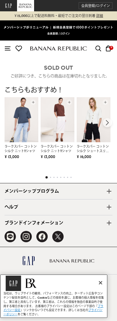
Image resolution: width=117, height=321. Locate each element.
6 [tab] (64, 177)
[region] (54, 296)
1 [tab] (46, 177)
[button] (95, 6)
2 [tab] (50, 177)
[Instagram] (26, 236)
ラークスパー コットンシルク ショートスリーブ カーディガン (93, 149)
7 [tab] (67, 177)
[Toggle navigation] (7, 48)
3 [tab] (54, 177)
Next (107, 122)
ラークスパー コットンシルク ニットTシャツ (21, 149)
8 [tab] (71, 177)
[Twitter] (58, 236)
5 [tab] (60, 177)
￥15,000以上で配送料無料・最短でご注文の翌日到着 (58, 16)
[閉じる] (100, 283)
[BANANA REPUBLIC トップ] (58, 48)
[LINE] (10, 236)
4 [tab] (57, 177)
